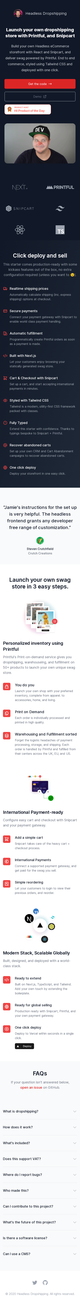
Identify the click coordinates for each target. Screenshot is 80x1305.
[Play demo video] (40, 143)
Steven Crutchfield (40, 549)
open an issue (31, 1087)
